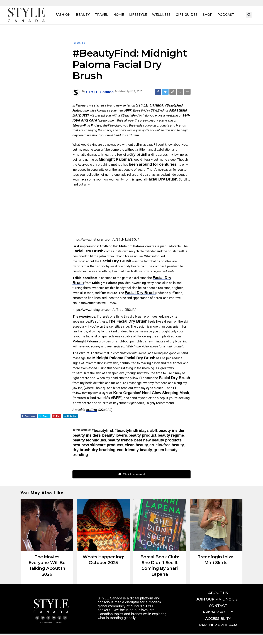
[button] (249, 15)
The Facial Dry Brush (128, 321)
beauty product (142, 435)
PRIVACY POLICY (218, 612)
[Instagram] (37, 618)
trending (80, 455)
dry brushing (103, 450)
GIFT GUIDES (187, 15)
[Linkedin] (59, 618)
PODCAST (226, 15)
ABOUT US (218, 593)
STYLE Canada (100, 92)
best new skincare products (97, 445)
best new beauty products (158, 440)
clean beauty (136, 445)
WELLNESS (161, 15)
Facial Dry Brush (87, 251)
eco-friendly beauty (134, 450)
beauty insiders (86, 435)
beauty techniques (89, 440)
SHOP (207, 15)
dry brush (138, 154)
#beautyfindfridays (132, 431)
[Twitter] (54, 618)
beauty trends (120, 440)
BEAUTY (83, 15)
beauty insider (172, 431)
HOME (118, 15)
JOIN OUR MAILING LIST (218, 599)
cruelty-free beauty (166, 445)
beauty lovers (114, 435)
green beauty (165, 450)
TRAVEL (101, 15)
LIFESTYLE (138, 15)
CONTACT (218, 606)
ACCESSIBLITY (218, 618)
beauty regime (171, 435)
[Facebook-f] (48, 618)
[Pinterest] (43, 618)
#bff (153, 431)
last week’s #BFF (105, 398)
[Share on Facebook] (158, 92)
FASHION (63, 15)
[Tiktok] (65, 618)
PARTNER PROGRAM (218, 625)
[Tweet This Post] (165, 92)
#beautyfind (102, 431)
